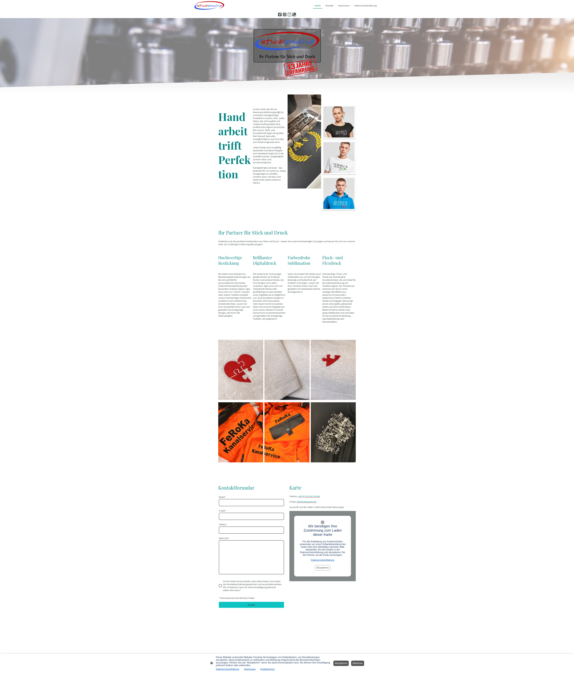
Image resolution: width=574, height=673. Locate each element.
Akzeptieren (322, 567)
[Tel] (294, 14)
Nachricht (224, 538)
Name (222, 496)
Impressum (250, 669)
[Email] (289, 14)
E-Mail (222, 510)
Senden (251, 604)
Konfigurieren (267, 669)
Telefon (222, 524)
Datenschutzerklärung (322, 560)
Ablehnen (357, 663)
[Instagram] (284, 14)
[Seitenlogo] (209, 5)
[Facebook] (280, 14)
